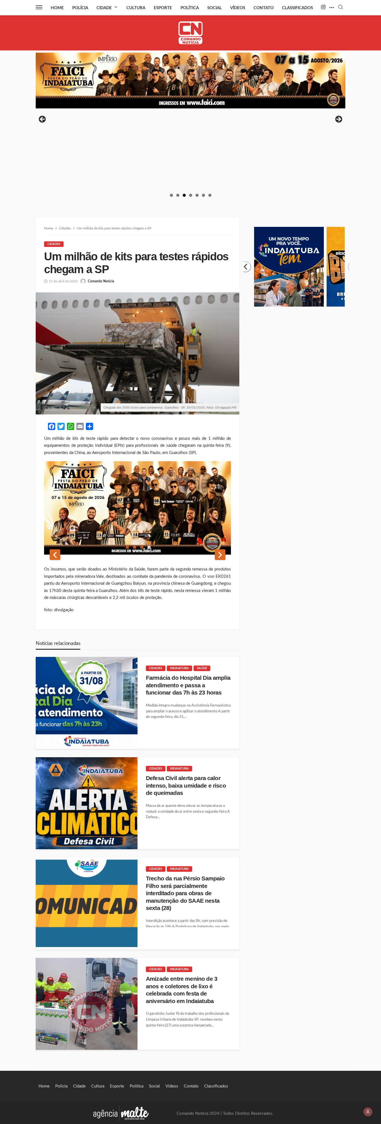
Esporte (163, 8)
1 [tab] (171, 195)
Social (214, 8)
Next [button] (338, 119)
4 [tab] (190, 195)
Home (57, 8)
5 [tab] (197, 195)
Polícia (80, 8)
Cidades (53, 244)
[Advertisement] (190, 150)
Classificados (297, 8)
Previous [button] (42, 119)
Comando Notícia (101, 281)
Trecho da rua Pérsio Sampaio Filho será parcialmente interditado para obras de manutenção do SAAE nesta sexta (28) (185, 893)
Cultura (135, 8)
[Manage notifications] (367, 1111)
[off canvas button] (39, 7)
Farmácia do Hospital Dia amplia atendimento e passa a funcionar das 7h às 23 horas (188, 685)
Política (189, 8)
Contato (264, 8)
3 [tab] (184, 195)
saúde (202, 668)
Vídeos (237, 8)
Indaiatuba (179, 668)
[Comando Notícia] (190, 33)
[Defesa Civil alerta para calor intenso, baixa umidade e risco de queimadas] (87, 803)
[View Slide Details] (190, 80)
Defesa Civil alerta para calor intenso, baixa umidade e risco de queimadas (186, 785)
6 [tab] (203, 195)
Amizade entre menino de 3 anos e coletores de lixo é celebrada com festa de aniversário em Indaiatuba (181, 989)
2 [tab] (177, 195)
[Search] (340, 7)
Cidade (104, 8)
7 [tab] (209, 195)
